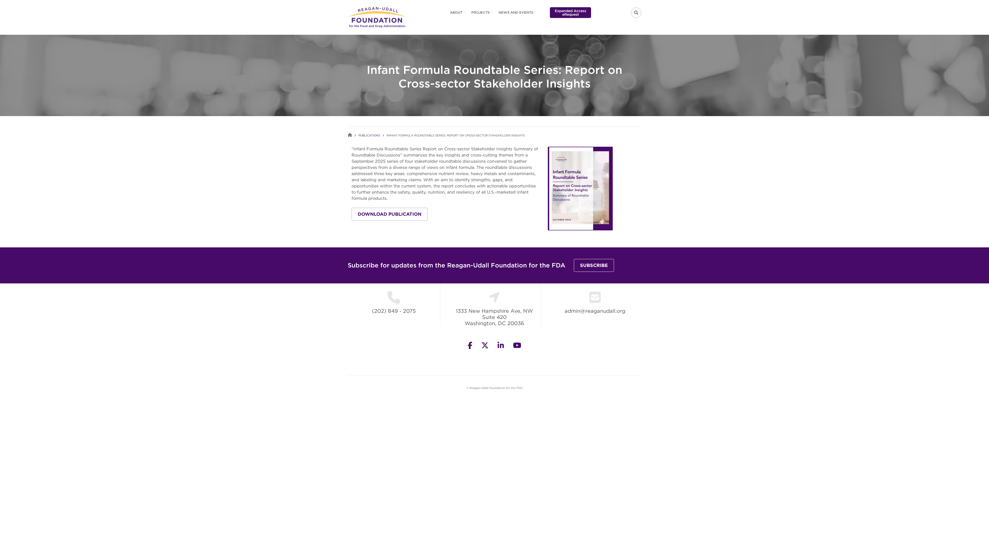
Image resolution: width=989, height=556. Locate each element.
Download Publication (389, 214)
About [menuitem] (458, 14)
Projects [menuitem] (482, 14)
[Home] (377, 16)
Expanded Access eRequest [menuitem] (570, 12)
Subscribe (594, 265)
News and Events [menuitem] (518, 14)
